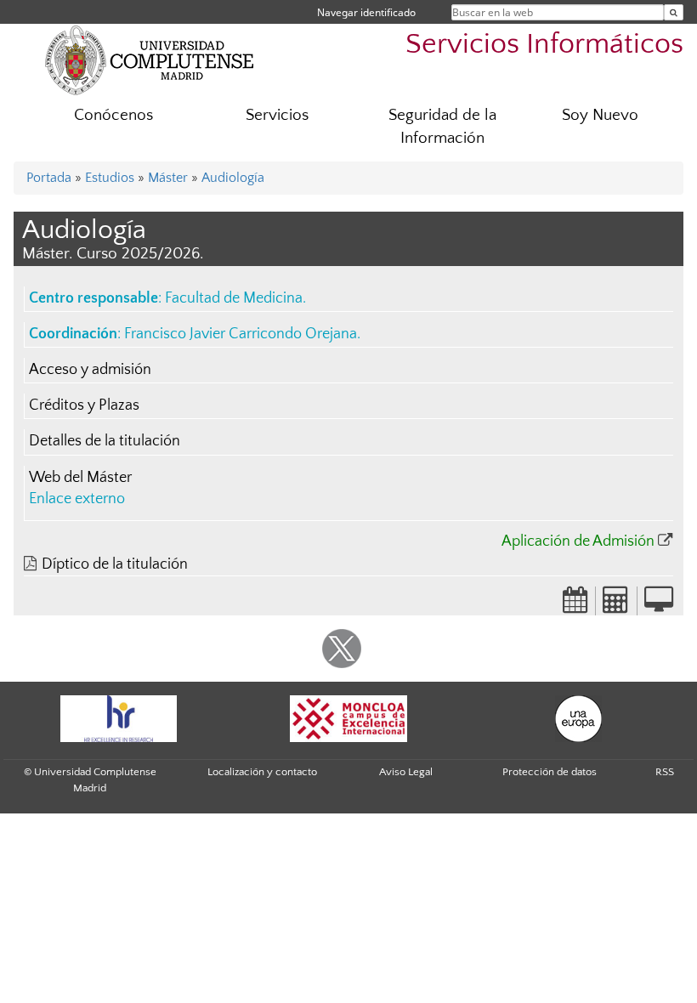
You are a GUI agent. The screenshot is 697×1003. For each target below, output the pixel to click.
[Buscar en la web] (673, 12)
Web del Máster (80, 477)
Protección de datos (549, 772)
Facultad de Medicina (234, 298)
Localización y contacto (262, 772)
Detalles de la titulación (104, 441)
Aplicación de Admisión (578, 541)
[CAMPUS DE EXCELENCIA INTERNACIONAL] (348, 718)
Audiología (232, 177)
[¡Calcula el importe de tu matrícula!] (616, 605)
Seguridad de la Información (442, 126)
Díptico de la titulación (115, 564)
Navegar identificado (366, 12)
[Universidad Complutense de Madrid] (150, 59)
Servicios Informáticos (544, 44)
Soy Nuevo (600, 115)
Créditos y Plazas (84, 405)
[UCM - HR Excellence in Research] (118, 718)
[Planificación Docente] (575, 605)
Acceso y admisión (90, 369)
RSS (664, 772)
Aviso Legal (406, 772)
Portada (48, 177)
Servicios (277, 115)
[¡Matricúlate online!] (658, 605)
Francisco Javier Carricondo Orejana (240, 334)
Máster (168, 177)
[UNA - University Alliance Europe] (578, 718)
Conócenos (113, 115)
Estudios (109, 177)
